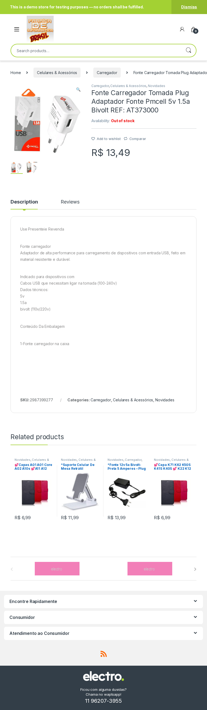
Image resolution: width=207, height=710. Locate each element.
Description (24, 202)
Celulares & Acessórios (57, 72)
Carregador (107, 72)
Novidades (156, 86)
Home (16, 72)
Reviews (70, 202)
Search (188, 50)
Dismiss (189, 7)
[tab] (24, 204)
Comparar (137, 138)
